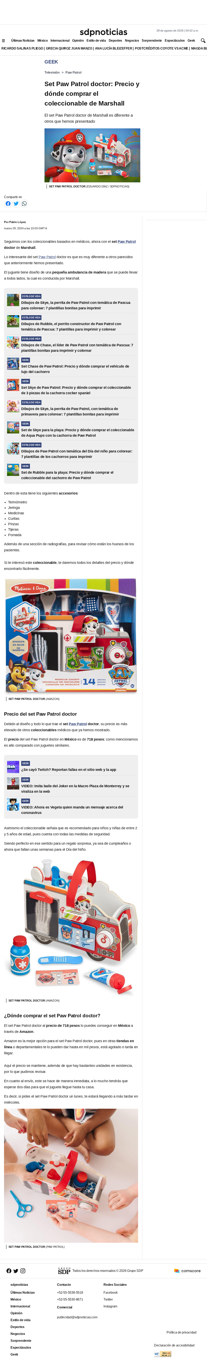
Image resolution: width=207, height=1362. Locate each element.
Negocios (132, 40)
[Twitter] (16, 203)
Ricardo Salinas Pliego (22, 48)
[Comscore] (187, 1270)
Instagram (110, 1306)
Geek (191, 40)
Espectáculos (175, 40)
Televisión (52, 72)
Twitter (108, 1299)
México (42, 40)
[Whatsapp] (24, 203)
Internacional (60, 40)
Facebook (110, 1292)
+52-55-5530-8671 (70, 1299)
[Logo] (103, 33)
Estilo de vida (96, 40)
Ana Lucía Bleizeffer (113, 48)
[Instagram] (22, 1270)
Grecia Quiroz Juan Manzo (69, 48)
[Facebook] (8, 203)
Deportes (115, 40)
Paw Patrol (73, 72)
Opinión (78, 40)
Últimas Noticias (23, 40)
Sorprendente (152, 40)
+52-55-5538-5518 (70, 1292)
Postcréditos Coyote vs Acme (161, 48)
